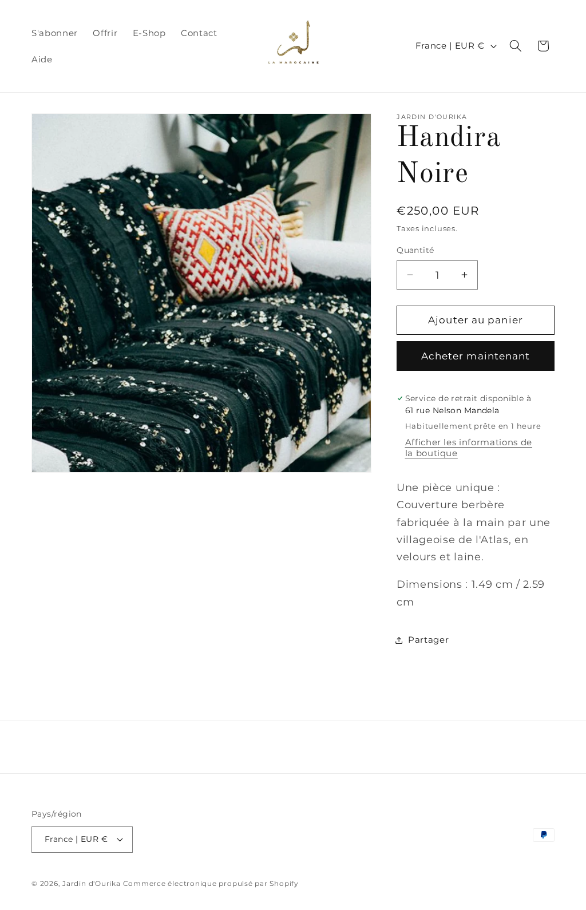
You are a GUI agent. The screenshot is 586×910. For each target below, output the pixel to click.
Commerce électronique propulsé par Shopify (211, 883)
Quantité (415, 250)
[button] (515, 46)
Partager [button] (428, 639)
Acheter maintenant (475, 356)
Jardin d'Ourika (91, 883)
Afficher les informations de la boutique (468, 447)
